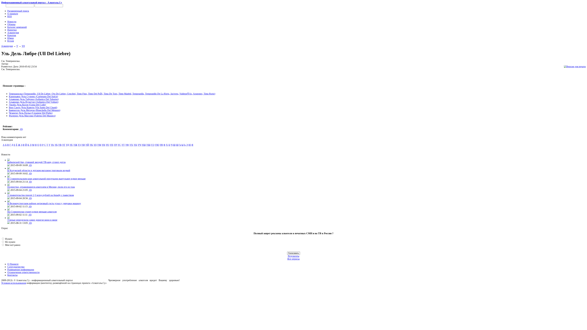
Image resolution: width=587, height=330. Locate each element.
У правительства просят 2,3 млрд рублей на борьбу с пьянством (40, 195)
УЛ (23, 46)
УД (67, 145)
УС (119, 145)
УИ (83, 145)
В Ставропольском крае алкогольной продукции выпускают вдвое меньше (46, 178)
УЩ (148, 145)
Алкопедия (7, 46)
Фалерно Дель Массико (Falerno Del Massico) (32, 115)
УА (52, 145)
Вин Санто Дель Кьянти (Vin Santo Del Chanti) (33, 107)
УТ (123, 145)
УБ (56, 145)
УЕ (71, 145)
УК (91, 145)
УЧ (139, 145)
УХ (131, 145)
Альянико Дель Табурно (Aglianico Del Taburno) (34, 99)
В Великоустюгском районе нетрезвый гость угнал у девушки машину (44, 203)
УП (111, 145)
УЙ (87, 145)
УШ (144, 145)
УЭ (152, 145)
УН (103, 145)
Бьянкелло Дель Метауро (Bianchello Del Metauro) (34, 110)
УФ (127, 145)
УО (107, 145)
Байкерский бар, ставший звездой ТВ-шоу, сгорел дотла (36, 162)
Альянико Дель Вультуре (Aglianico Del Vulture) (33, 102)
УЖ (75, 145)
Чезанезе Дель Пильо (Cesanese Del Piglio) (30, 113)
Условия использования (13, 283)
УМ (99, 145)
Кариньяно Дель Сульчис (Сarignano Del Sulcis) (33, 96)
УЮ (157, 145)
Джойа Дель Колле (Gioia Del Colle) (27, 104)
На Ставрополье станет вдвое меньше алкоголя (32, 211)
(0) (21, 129)
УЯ (161, 145)
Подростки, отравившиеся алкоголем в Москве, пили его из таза (41, 187)
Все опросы (293, 259)
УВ (60, 145)
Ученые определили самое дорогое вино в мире (32, 220)
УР (115, 145)
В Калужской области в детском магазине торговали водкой (38, 170)
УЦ (135, 145)
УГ (63, 145)
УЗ (79, 145)
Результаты (293, 256)
